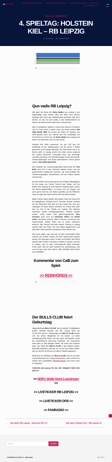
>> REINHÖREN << (56, 275)
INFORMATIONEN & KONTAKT (32, 3)
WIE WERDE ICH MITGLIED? (56, 3)
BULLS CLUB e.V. (18, 457)
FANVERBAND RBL (91, 5)
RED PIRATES (95, 3)
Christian (50, 38)
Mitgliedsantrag (59, 361)
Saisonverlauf (61, 16)
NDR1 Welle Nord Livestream (58, 379)
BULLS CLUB (49, 16)
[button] (58, 59)
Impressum (29, 457)
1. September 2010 (63, 38)
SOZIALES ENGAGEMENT (78, 3)
